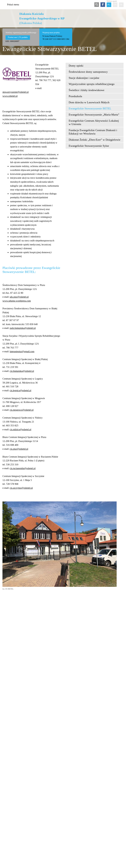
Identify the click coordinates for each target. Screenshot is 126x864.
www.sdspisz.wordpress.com (16, 301)
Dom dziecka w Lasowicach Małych (89, 102)
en (115, 5)
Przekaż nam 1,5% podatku (18, 37)
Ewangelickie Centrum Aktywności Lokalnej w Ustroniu (94, 122)
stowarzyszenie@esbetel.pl (15, 92)
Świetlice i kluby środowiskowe (86, 90)
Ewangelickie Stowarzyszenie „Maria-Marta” (94, 114)
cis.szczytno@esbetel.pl (21, 488)
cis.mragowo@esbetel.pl (21, 410)
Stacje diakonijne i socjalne (84, 77)
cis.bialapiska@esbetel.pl (22, 371)
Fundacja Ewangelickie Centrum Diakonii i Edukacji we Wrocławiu (93, 132)
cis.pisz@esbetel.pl (19, 449)
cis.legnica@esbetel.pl (20, 390)
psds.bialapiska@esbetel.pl (23, 328)
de (121, 5)
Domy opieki (76, 65)
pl (109, 5)
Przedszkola (75, 96)
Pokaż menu (13, 4)
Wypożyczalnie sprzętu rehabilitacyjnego (91, 84)
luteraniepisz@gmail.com (22, 351)
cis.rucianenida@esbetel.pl (22, 468)
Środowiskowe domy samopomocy (88, 71)
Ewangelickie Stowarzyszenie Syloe (89, 145)
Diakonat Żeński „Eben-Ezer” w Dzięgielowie (94, 139)
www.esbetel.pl (10, 96)
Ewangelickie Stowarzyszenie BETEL (90, 108)
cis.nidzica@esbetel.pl (20, 429)
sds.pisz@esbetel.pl (19, 297)
